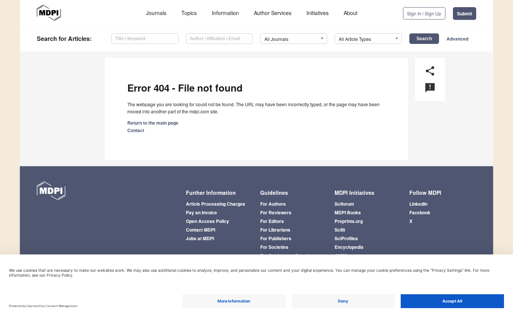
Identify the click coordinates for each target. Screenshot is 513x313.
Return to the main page (152, 122)
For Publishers (275, 238)
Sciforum (344, 203)
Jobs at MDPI (200, 238)
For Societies (274, 247)
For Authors (273, 203)
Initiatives (317, 13)
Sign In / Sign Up (424, 13)
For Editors (272, 221)
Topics (189, 13)
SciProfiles (346, 238)
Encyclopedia (349, 247)
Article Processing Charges (215, 203)
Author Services (272, 13)
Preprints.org (349, 221)
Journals (156, 13)
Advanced (457, 38)
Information (225, 13)
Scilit (340, 229)
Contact (135, 130)
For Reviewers (275, 212)
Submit (464, 13)
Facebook (419, 212)
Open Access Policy (207, 221)
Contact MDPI (200, 229)
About (351, 13)
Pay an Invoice (201, 212)
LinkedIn (418, 203)
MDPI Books (348, 212)
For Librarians (275, 229)
